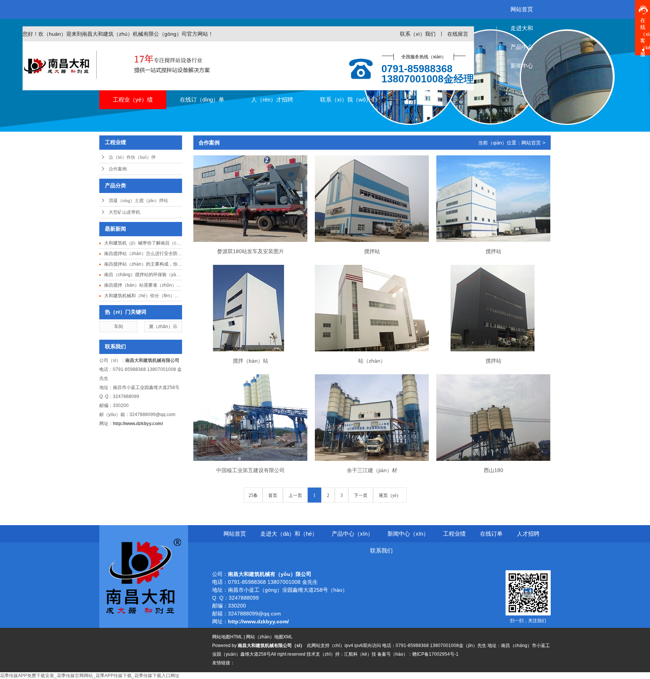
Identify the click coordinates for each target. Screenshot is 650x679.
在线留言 (457, 34)
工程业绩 (454, 533)
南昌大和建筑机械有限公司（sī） (272, 645)
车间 (118, 326)
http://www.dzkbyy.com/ (138, 423)
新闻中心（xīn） (408, 533)
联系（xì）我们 (418, 34)
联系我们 (381, 550)
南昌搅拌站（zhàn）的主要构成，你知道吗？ (143, 264)
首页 (272, 495)
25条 (253, 495)
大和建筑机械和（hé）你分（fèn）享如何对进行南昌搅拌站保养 (143, 295)
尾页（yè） (390, 495)
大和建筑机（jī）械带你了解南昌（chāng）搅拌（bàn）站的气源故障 (143, 243)
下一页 (361, 495)
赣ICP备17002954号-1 (435, 654)
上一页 (295, 495)
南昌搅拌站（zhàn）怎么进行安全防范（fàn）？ (143, 253)
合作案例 (118, 169)
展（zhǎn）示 (163, 326)
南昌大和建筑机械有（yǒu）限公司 (270, 574)
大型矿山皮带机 (124, 212)
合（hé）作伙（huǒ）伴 (132, 157)
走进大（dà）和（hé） (288, 533)
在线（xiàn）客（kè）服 (645, 36)
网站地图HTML (227, 637)
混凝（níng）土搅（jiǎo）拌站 (138, 200)
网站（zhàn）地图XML (269, 637)
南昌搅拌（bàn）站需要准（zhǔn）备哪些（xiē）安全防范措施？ (143, 285)
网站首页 (531, 143)
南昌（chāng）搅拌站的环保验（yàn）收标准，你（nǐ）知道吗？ (143, 274)
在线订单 (491, 533)
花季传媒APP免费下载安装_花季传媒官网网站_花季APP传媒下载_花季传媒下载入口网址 (89, 675)
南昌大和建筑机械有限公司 (153, 360)
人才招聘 (528, 533)
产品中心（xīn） (352, 533)
